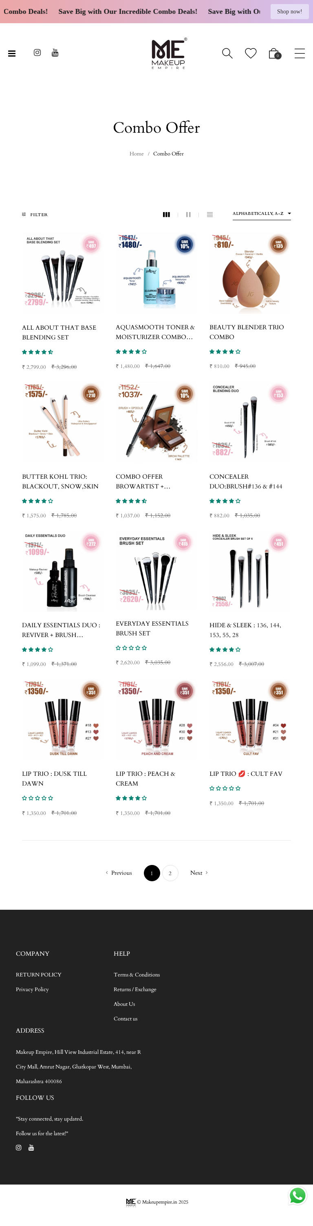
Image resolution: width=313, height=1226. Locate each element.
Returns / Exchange (135, 989)
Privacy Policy (32, 989)
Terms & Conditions (137, 975)
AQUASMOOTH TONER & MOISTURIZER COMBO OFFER (155, 337)
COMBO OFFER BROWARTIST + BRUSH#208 (140, 486)
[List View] (210, 214)
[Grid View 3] (170, 214)
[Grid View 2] (192, 214)
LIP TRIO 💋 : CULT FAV (245, 774)
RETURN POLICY (39, 975)
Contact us (125, 1018)
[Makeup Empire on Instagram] (37, 53)
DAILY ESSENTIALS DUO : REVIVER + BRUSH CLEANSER (61, 635)
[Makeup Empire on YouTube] (55, 53)
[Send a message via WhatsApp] (298, 1195)
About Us (124, 1004)
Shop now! (289, 12)
